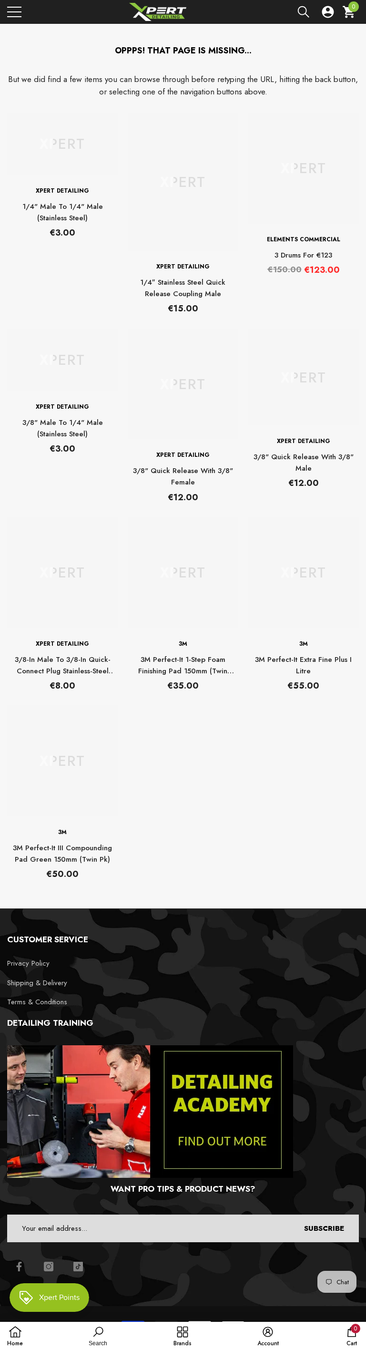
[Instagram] (49, 1266)
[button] (303, 12)
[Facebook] (19, 1266)
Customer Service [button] (47, 939)
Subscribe (324, 1228)
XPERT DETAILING (62, 190)
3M (183, 643)
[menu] (14, 12)
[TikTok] (78, 1266)
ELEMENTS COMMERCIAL (303, 239)
